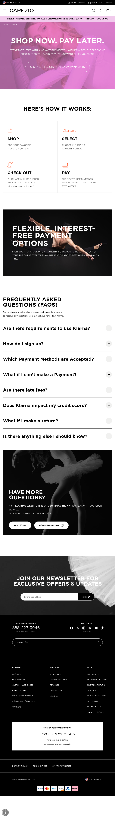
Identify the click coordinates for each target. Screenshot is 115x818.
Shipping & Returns (97, 680)
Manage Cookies (95, 712)
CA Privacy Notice (61, 766)
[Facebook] (71, 627)
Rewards (54, 685)
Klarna (54, 696)
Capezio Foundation (22, 696)
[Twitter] (77, 627)
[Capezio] (22, 10)
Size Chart (92, 701)
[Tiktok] (102, 627)
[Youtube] (96, 627)
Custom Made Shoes (22, 685)
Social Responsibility (23, 701)
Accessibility (94, 706)
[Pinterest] (89, 627)
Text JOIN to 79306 (57, 734)
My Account (56, 674)
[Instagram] (83, 627)
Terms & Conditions (57, 740)
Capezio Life (56, 690)
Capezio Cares (20, 690)
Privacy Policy (20, 766)
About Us (17, 674)
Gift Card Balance (97, 696)
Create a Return (96, 685)
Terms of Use (40, 766)
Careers (16, 707)
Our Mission (18, 680)
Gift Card (92, 690)
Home (5, 24)
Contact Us (93, 674)
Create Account (58, 680)
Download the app (49, 525)
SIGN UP (86, 597)
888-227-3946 (26, 628)
